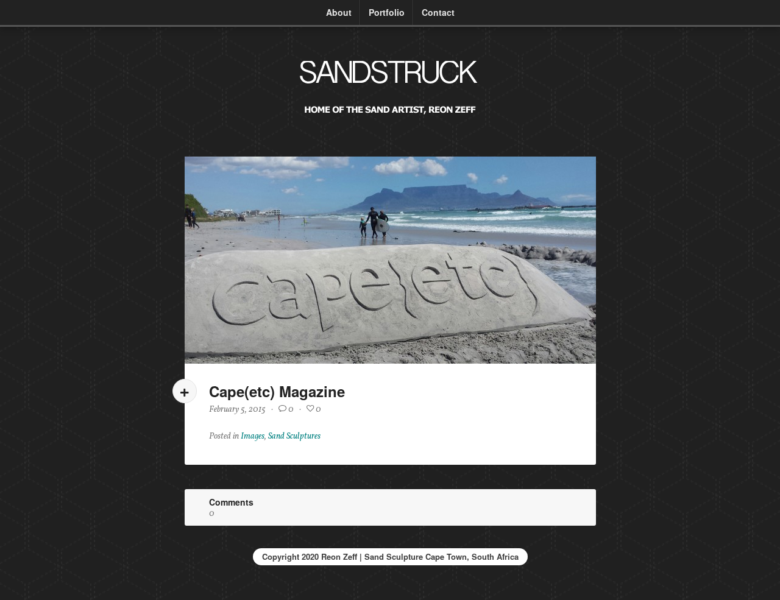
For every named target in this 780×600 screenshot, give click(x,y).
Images (252, 436)
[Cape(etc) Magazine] (390, 260)
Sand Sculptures (294, 436)
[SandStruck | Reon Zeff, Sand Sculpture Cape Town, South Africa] (390, 119)
